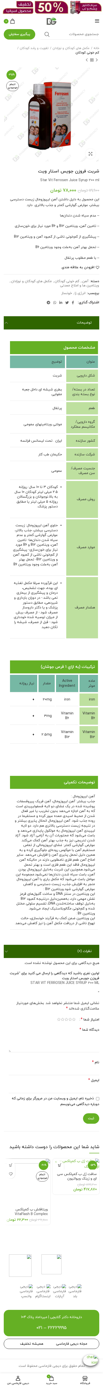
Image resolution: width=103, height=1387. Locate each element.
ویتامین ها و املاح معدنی (79, 286)
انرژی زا (80, 293)
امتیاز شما (90, 1019)
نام (95, 1062)
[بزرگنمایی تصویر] (91, 154)
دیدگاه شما (89, 1029)
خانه (96, 48)
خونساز (66, 293)
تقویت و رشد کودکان (34, 48)
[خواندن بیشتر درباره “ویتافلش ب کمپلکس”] (10, 1165)
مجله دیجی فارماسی (71, 1343)
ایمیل (93, 1080)
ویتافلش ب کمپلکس (31, 1212)
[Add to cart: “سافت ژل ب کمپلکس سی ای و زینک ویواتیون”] (59, 1165)
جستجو (47, 34)
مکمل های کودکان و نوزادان (71, 48)
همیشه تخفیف (31, 1343)
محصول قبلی (96, 59)
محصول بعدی (86, 59)
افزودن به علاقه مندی (78, 267)
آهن (85, 281)
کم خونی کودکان (87, 53)
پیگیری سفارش (19, 34)
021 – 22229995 (51, 1328)
